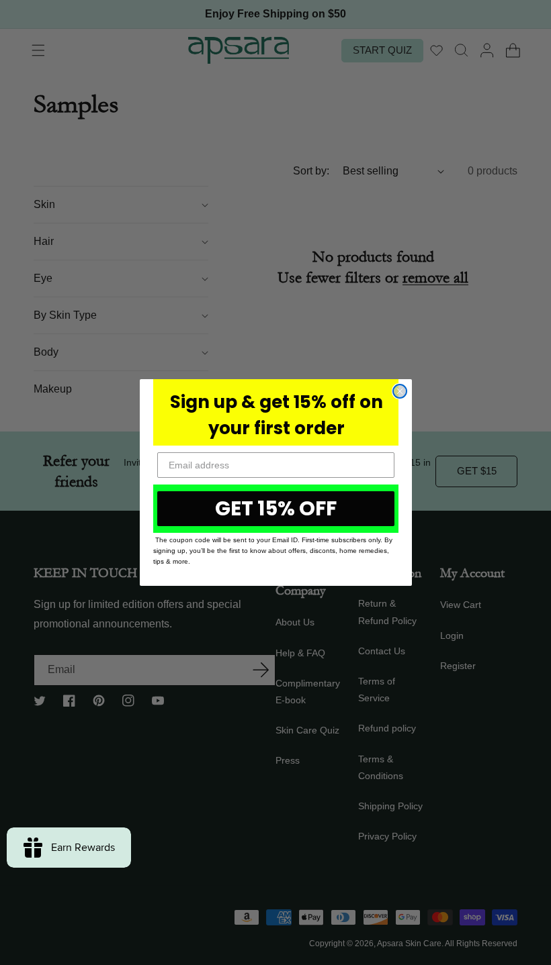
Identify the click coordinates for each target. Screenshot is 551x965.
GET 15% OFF (276, 508)
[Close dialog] (400, 391)
